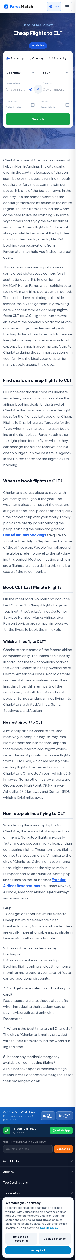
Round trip (17, 58)
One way (38, 58)
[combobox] (16, 89)
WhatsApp (63, 1130)
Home (26, 24)
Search (38, 119)
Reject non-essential (21, 1238)
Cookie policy (49, 1227)
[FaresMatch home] (21, 6)
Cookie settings (55, 1238)
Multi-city (60, 58)
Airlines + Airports (42, 24)
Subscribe (63, 1148)
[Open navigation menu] (67, 6)
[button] (55, 72)
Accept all (38, 1250)
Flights (38, 45)
